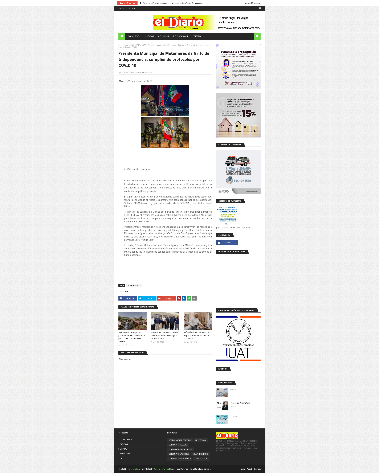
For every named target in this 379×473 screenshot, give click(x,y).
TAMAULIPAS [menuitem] (133, 36)
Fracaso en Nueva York (240, 403)
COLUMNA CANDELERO (178, 445)
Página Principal (125, 45)
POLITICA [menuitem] (197, 36)
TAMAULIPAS (125, 454)
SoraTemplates (134, 469)
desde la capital (201, 459)
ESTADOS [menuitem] (150, 36)
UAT (121, 458)
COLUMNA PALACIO (200, 454)
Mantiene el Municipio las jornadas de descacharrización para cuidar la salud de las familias (131, 337)
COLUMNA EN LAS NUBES (179, 454)
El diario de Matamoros (131, 73)
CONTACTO (131, 8)
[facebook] (259, 8)
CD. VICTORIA (126, 439)
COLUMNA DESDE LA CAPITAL (180, 449)
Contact (257, 469)
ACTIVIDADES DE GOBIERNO (180, 440)
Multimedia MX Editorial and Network (195, 469)
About (249, 469)
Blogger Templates (161, 469)
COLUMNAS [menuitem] (163, 36)
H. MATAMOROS (139, 45)
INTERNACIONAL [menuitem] (180, 36)
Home (242, 469)
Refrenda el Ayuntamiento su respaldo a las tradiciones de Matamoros (197, 335)
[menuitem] (121, 36)
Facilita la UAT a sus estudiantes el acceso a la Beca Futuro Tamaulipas (172, 3)
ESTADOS (124, 444)
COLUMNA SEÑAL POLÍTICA (180, 459)
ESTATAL (123, 449)
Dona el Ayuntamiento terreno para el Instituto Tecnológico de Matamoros (165, 335)
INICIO (121, 8)
